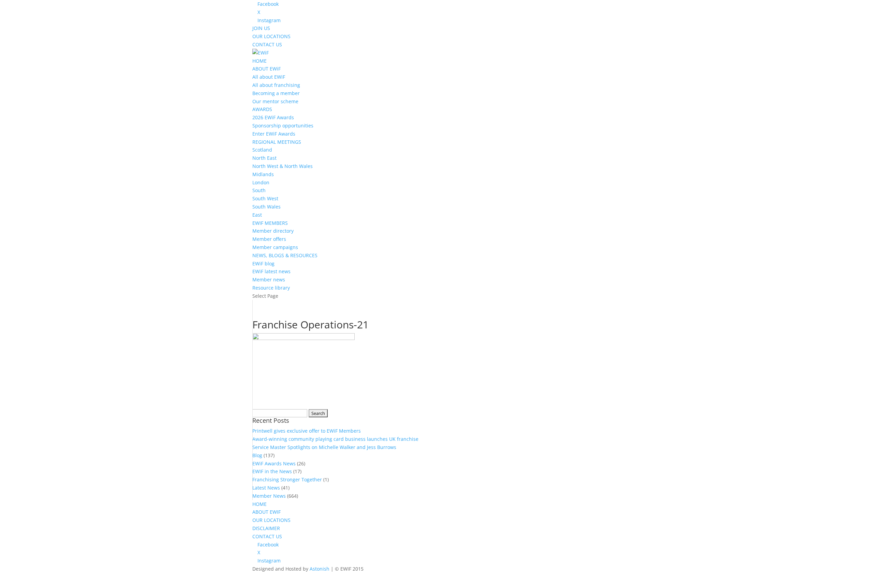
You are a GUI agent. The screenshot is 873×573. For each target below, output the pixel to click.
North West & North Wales (282, 166)
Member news (268, 279)
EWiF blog (263, 263)
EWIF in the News (272, 471)
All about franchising (276, 85)
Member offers (269, 239)
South (259, 190)
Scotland (262, 149)
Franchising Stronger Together (287, 479)
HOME (259, 61)
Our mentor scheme (275, 101)
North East (264, 158)
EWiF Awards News (274, 463)
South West (265, 198)
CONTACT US (267, 44)
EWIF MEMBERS (270, 223)
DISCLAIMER (266, 528)
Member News (269, 496)
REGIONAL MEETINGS (276, 142)
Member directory (273, 231)
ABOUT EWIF (266, 512)
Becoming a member (276, 93)
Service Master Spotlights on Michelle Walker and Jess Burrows (324, 447)
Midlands (263, 174)
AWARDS (262, 109)
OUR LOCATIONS (271, 36)
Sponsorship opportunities (282, 125)
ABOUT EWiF (266, 68)
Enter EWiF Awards (273, 133)
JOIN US (261, 28)
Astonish (319, 569)
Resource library (271, 287)
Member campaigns (275, 247)
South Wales (266, 206)
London (260, 182)
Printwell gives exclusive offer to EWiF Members (306, 431)
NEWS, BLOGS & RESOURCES (284, 255)
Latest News (266, 487)
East (257, 215)
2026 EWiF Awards (273, 117)
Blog (257, 455)
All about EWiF (268, 77)
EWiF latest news (271, 271)
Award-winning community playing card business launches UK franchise (335, 439)
